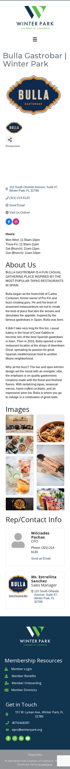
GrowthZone (45, 764)
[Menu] (34, 39)
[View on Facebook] (9, 223)
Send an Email (41, 558)
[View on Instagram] (16, 223)
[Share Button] (10, 139)
